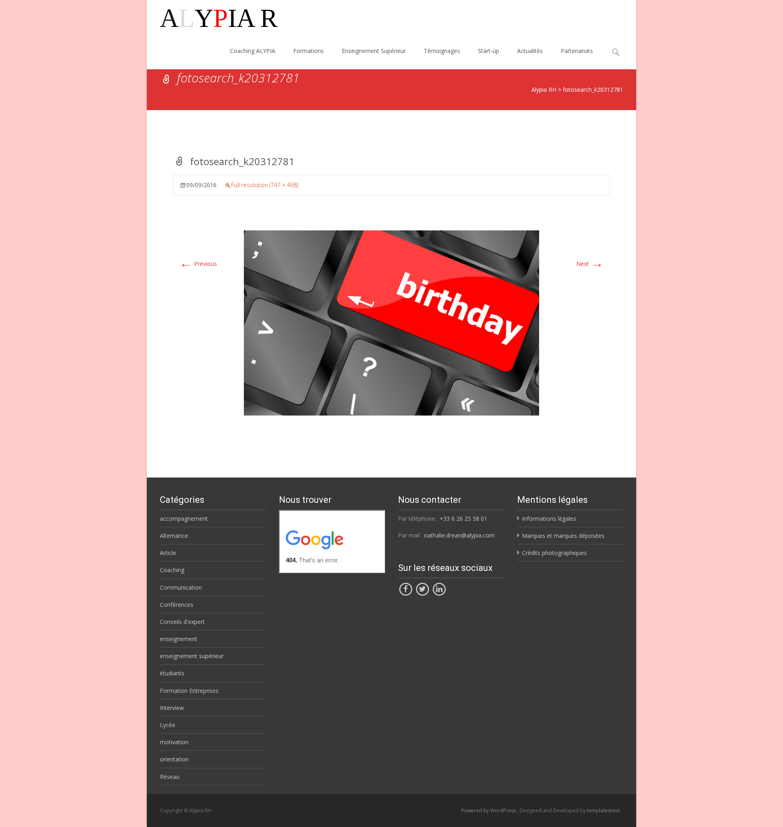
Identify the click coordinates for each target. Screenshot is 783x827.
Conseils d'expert (182, 622)
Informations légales (549, 518)
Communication (181, 587)
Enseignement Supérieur (374, 51)
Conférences (176, 604)
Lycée (167, 725)
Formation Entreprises (189, 690)
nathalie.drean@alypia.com (459, 535)
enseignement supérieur (191, 656)
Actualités (530, 51)
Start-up (488, 51)
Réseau (169, 777)
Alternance (174, 536)
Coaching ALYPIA (252, 51)
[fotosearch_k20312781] (391, 322)
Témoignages (442, 51)
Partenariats (577, 51)
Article (168, 553)
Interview (172, 708)
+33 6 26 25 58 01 (463, 518)
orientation (174, 759)
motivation (174, 742)
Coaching (172, 570)
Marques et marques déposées (563, 536)
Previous (198, 264)
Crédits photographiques (554, 553)
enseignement (178, 639)
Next (590, 264)
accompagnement (184, 518)
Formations (308, 51)
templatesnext (603, 810)
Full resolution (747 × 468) (264, 185)
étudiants (172, 673)
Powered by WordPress (489, 810)
